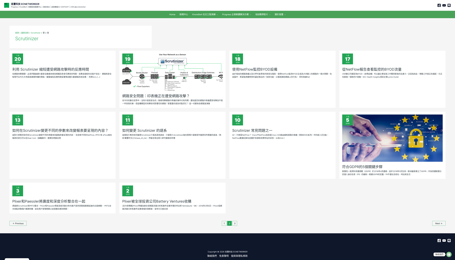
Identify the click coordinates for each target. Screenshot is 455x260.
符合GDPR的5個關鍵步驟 (362, 167)
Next (438, 223)
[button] (217, 14)
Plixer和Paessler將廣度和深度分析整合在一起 (48, 201)
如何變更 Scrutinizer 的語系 (144, 130)
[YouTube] (444, 5)
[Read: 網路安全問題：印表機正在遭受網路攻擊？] (172, 72)
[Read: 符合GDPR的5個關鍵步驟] (392, 138)
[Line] (449, 5)
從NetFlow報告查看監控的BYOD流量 (372, 69)
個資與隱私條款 (239, 256)
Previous (18, 223)
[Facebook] (439, 5)
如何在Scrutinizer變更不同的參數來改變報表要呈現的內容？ (60, 130)
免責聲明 (224, 256)
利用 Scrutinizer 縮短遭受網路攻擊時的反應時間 (50, 69)
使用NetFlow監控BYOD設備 (254, 69)
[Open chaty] (449, 254)
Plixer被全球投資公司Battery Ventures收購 (156, 201)
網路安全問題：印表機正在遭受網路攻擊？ (156, 96)
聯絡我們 (212, 256)
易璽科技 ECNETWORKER (25, 4)
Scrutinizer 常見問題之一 (252, 130)
